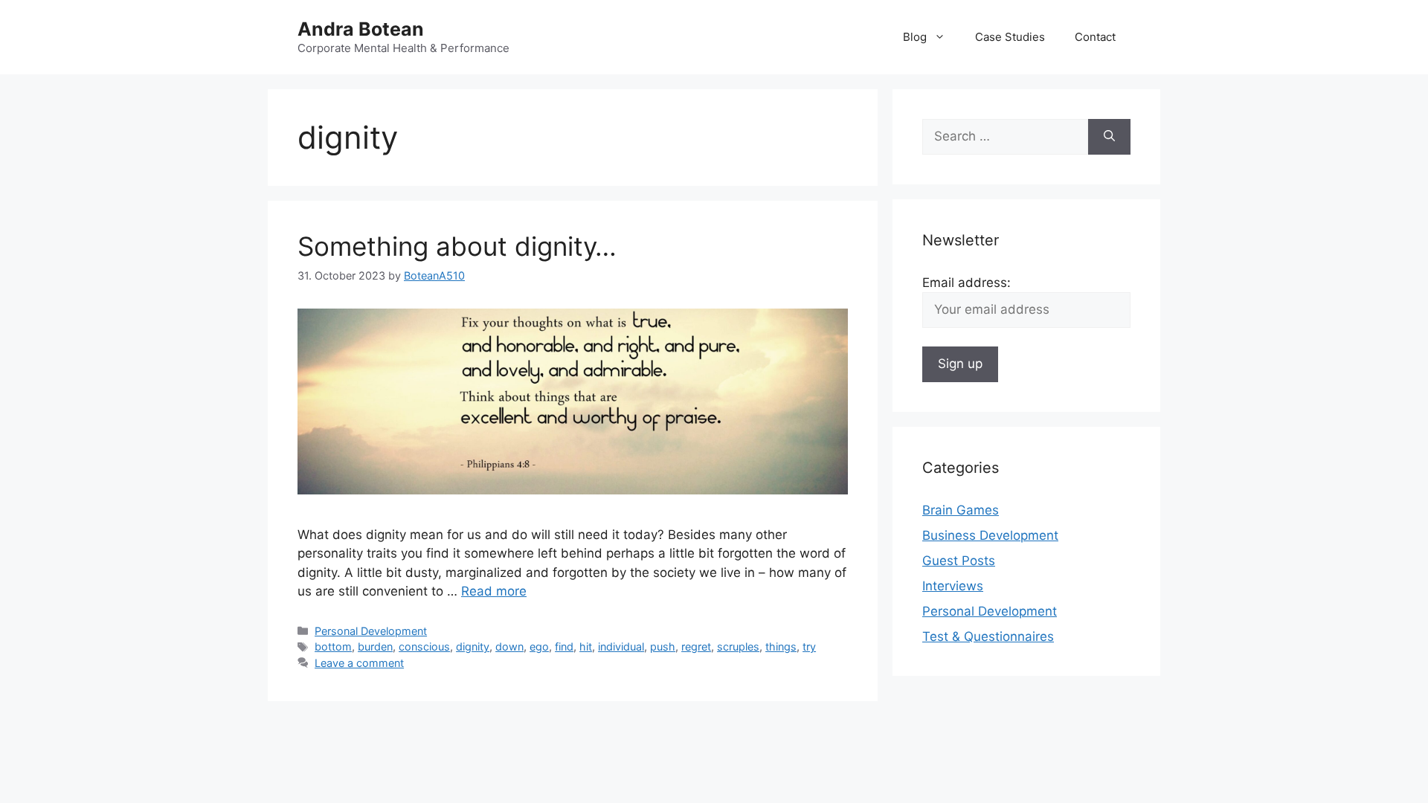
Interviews (952, 585)
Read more (494, 591)
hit (585, 646)
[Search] (1109, 137)
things (781, 646)
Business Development (990, 535)
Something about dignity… (457, 246)
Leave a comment (359, 663)
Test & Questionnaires (988, 636)
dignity (472, 646)
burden (375, 646)
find (564, 646)
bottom (333, 646)
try (809, 646)
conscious (424, 646)
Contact (1095, 37)
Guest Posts (958, 560)
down (509, 646)
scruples (738, 646)
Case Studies (1010, 37)
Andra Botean (361, 29)
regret (696, 646)
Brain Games (960, 510)
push (662, 646)
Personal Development (371, 631)
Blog (915, 37)
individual (621, 646)
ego (539, 646)
